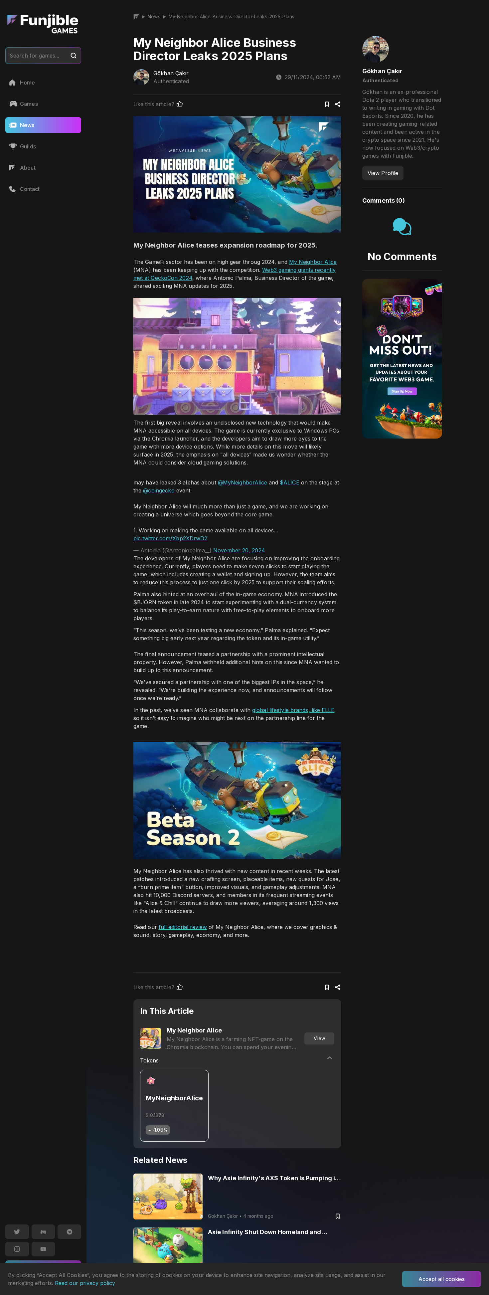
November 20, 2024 (239, 550)
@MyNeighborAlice (242, 482)
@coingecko (158, 490)
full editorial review (183, 927)
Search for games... (34, 55)
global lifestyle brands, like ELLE (293, 710)
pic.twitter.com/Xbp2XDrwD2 (170, 538)
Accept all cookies (441, 1279)
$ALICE (289, 482)
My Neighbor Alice (313, 262)
